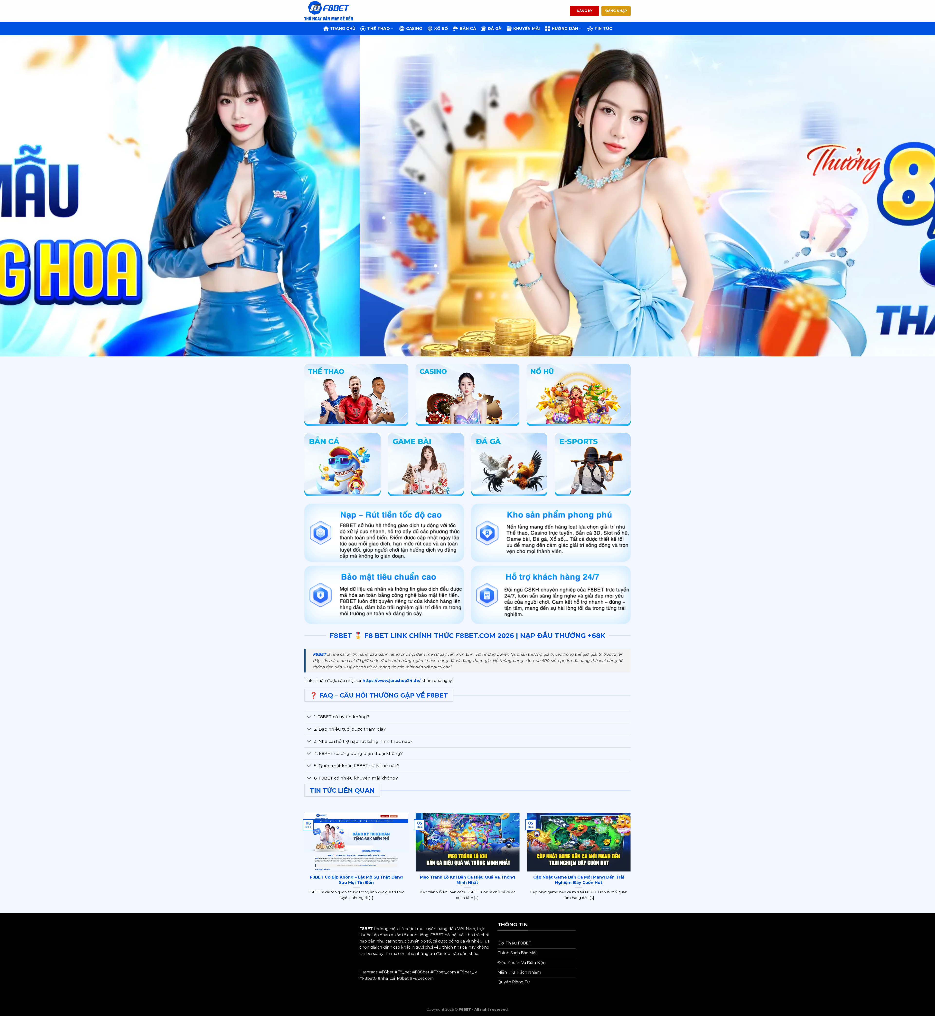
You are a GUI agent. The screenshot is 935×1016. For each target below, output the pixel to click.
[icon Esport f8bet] (593, 464)
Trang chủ (343, 28)
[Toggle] (309, 717)
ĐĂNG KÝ (584, 11)
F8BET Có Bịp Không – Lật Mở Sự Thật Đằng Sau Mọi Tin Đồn (356, 880)
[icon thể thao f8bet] (356, 395)
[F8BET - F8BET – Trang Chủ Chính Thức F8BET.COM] (328, 11)
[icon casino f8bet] (468, 395)
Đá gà (495, 28)
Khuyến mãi (526, 28)
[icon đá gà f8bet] (509, 464)
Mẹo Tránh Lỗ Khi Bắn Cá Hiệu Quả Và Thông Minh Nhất (467, 880)
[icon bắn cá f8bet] (342, 464)
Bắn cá (468, 28)
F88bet (422, 972)
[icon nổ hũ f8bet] (579, 395)
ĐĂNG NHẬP (616, 11)
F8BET (319, 654)
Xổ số (441, 28)
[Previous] (24, 196)
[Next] (910, 196)
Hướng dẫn (565, 28)
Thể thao (378, 28)
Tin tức (603, 28)
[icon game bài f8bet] (426, 464)
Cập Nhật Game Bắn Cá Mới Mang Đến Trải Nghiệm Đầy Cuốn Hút (578, 880)
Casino (414, 28)
